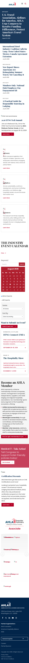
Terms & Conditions (6, 657)
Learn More (6, 505)
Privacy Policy (4, 654)
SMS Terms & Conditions (7, 659)
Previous (2, 554)
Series (4, 305)
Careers (3, 643)
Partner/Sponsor (6, 646)
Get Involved (6, 462)
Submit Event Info (7, 326)
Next (26, 554)
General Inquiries (7, 639)
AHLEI (2, 632)
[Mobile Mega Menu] (22, 4)
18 (10, 284)
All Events (6, 300)
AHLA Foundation (6, 626)
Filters (2, 253)
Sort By (5, 313)
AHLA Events (7, 296)
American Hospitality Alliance (10, 629)
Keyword (4, 260)
